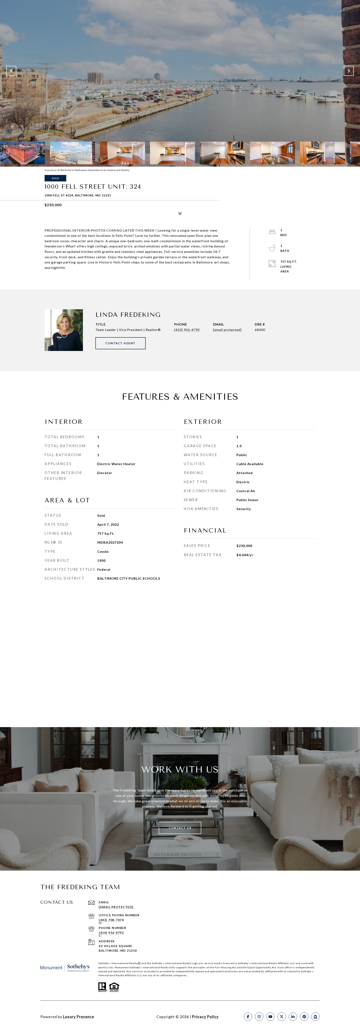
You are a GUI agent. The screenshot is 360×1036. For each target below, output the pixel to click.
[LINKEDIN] (293, 1016)
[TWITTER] (282, 1016)
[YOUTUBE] (270, 1016)
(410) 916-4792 (187, 330)
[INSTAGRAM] (259, 1016)
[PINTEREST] (304, 1016)
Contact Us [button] (180, 828)
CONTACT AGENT (120, 343)
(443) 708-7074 (111, 920)
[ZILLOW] (315, 1016)
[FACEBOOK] (248, 1016)
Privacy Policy (205, 1016)
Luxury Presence (78, 1016)
